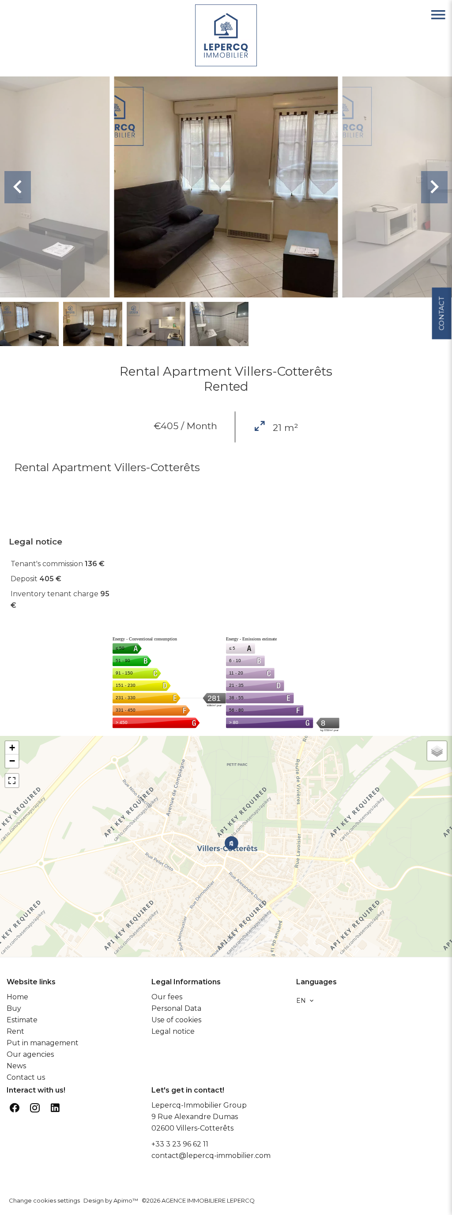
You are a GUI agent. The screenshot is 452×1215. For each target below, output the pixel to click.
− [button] (12, 760)
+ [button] (12, 747)
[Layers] (437, 751)
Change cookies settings (44, 1200)
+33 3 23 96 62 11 (179, 1144)
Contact (441, 314)
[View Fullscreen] (12, 780)
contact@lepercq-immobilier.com (211, 1155)
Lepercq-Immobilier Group (199, 1105)
